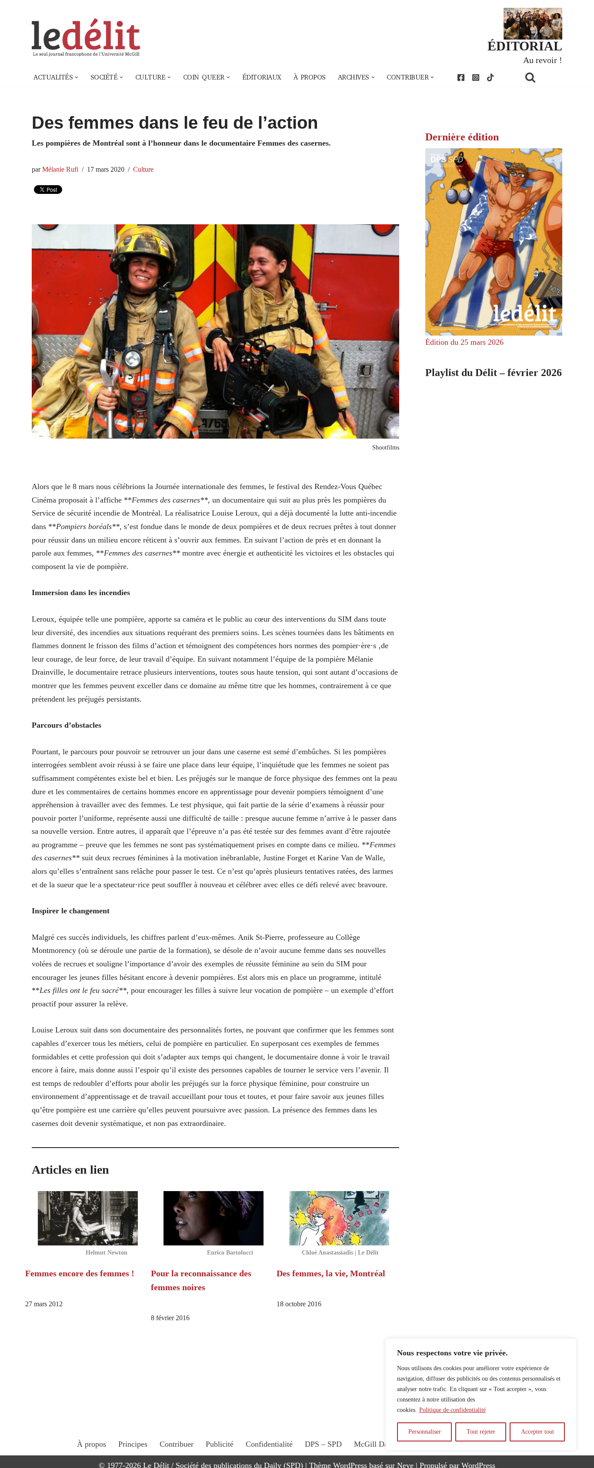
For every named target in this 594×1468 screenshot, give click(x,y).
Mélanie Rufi (60, 169)
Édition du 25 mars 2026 (464, 342)
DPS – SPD (323, 1444)
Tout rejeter (481, 1431)
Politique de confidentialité (452, 1410)
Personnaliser (424, 1431)
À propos (310, 77)
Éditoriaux (261, 77)
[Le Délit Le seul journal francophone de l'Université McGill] (86, 37)
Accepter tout (537, 1431)
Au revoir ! (542, 60)
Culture (143, 169)
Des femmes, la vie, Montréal (331, 1273)
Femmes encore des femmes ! (79, 1273)
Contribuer (177, 1444)
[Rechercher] (541, 77)
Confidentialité (269, 1444)
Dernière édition (462, 137)
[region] (481, 1394)
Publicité (220, 1444)
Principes (132, 1444)
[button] (76, 77)
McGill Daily (375, 1444)
